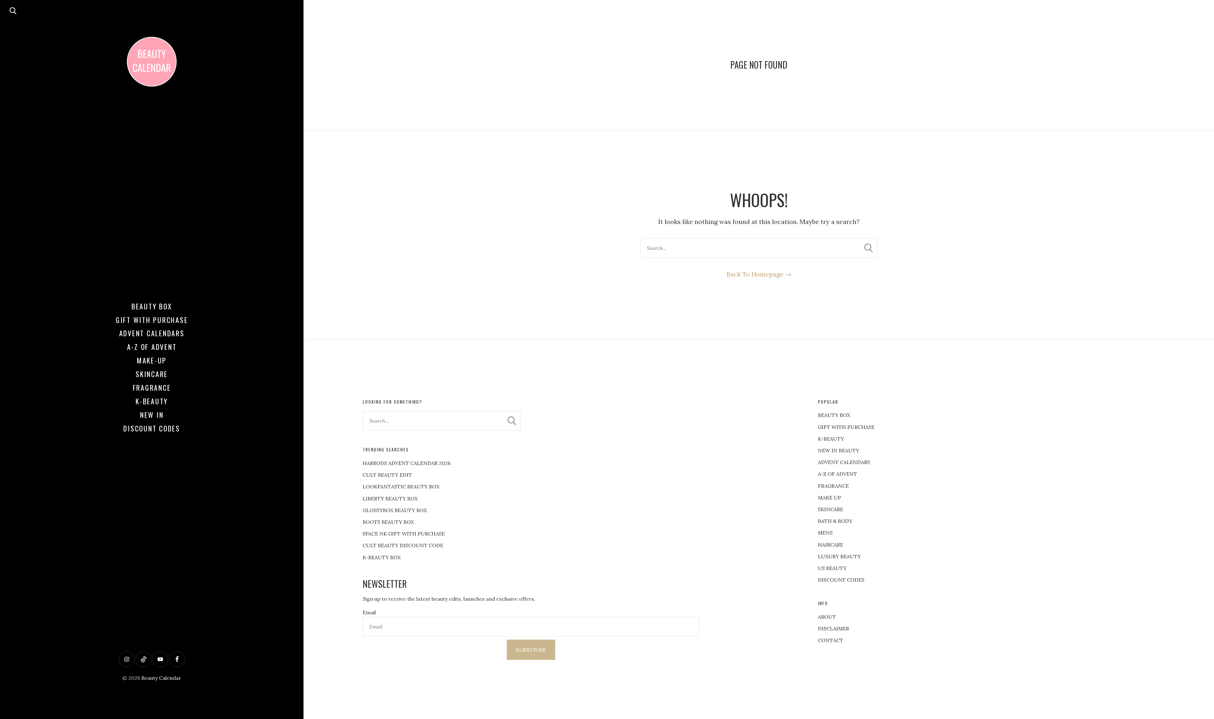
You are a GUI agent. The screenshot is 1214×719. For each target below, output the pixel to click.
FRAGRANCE (833, 486)
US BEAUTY (832, 568)
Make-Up (152, 360)
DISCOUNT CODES (841, 580)
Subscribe (531, 650)
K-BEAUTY (831, 439)
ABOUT (827, 617)
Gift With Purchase (152, 320)
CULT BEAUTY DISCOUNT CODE (403, 545)
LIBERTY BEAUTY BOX (390, 498)
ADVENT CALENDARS (844, 462)
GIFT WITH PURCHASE (846, 427)
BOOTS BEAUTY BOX (388, 522)
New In (152, 415)
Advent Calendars (152, 333)
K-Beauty (152, 401)
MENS (825, 533)
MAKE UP (829, 497)
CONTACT (830, 640)
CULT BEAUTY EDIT (387, 475)
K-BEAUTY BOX (382, 557)
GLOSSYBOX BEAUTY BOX (395, 510)
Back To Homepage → (759, 274)
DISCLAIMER (833, 628)
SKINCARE (830, 509)
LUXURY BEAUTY (839, 556)
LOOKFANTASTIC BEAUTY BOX (401, 486)
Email (369, 612)
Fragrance (152, 387)
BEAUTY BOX (834, 415)
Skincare (152, 374)
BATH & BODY (835, 521)
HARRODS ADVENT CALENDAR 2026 (407, 463)
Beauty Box (152, 306)
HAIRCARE (830, 545)
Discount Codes (151, 428)
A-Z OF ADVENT (152, 347)
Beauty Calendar (161, 678)
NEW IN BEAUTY (838, 450)
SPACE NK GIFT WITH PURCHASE (404, 533)
